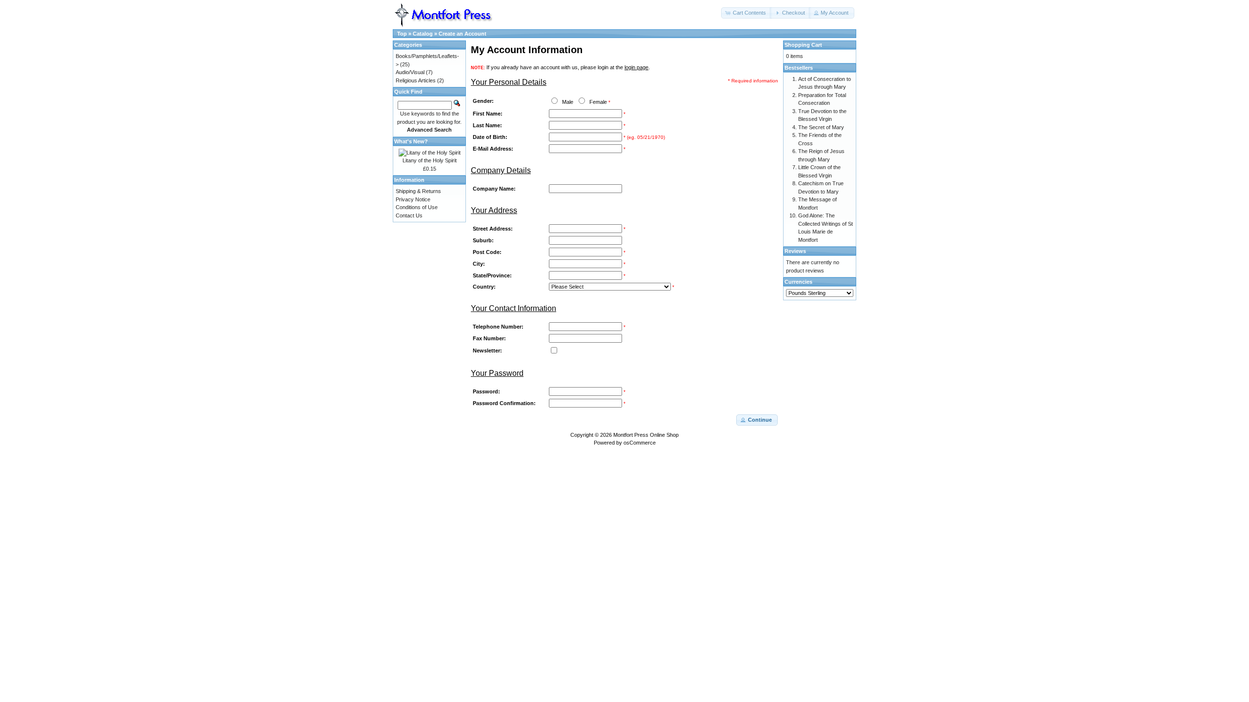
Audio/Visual (410, 72)
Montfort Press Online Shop (646, 435)
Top (402, 34)
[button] (746, 13)
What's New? (411, 141)
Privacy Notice (413, 199)
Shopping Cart (803, 45)
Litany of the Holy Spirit (430, 160)
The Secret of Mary (821, 127)
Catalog (423, 34)
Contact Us (409, 215)
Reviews (795, 251)
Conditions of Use (417, 207)
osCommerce (640, 443)
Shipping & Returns (418, 191)
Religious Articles (416, 80)
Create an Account (462, 34)
